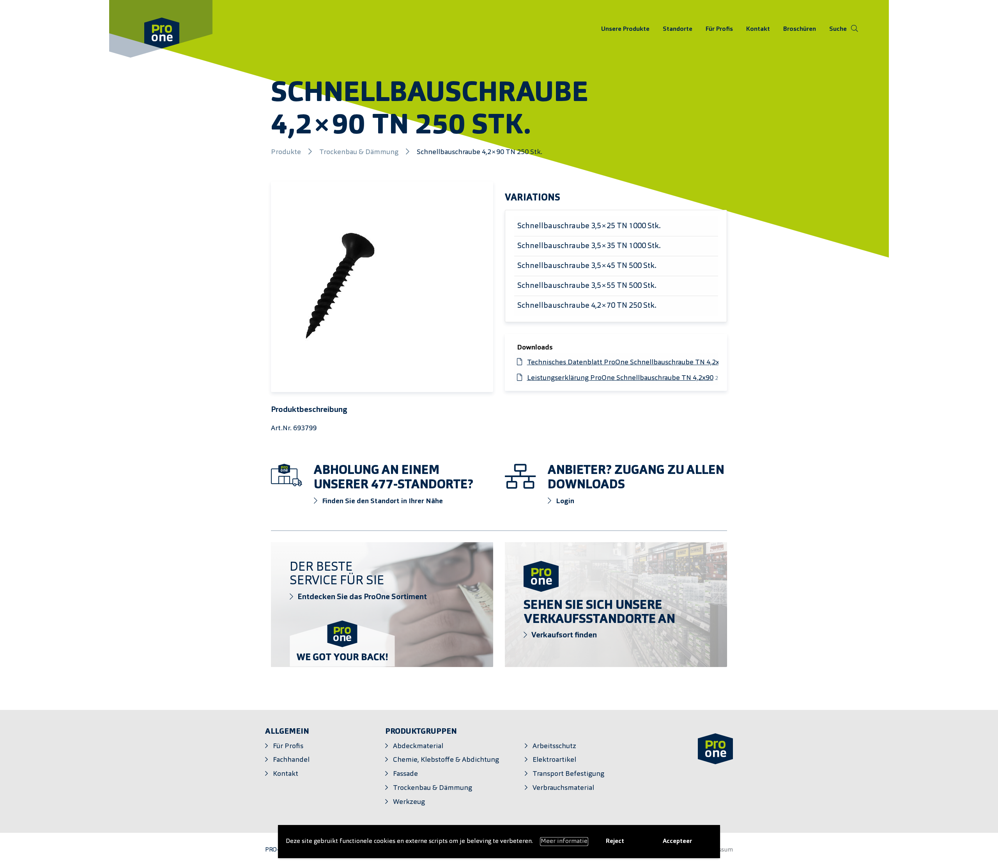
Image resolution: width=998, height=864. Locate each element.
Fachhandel (291, 760)
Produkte (287, 152)
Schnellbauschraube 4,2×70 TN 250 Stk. (586, 306)
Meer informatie (564, 841)
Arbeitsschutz (554, 746)
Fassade (405, 774)
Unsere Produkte (625, 29)
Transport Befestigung (568, 774)
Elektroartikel (554, 760)
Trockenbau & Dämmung (359, 152)
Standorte (677, 29)
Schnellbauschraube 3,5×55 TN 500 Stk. (586, 286)
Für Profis (719, 29)
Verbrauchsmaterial (563, 788)
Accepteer (677, 841)
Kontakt (758, 29)
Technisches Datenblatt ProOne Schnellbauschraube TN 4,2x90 (628, 362)
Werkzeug (409, 802)
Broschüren (799, 29)
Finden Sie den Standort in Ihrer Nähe (381, 501)
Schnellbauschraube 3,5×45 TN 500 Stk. (586, 266)
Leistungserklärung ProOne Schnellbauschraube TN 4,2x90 (620, 378)
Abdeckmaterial (418, 746)
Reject (615, 841)
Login (564, 501)
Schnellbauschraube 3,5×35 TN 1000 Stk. (589, 246)
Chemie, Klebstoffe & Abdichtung (446, 760)
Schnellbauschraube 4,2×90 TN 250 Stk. (479, 152)
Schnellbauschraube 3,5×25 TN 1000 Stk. (589, 226)
